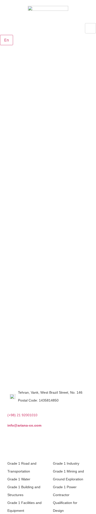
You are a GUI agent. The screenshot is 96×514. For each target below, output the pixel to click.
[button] (1, 32)
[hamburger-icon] (90, 28)
